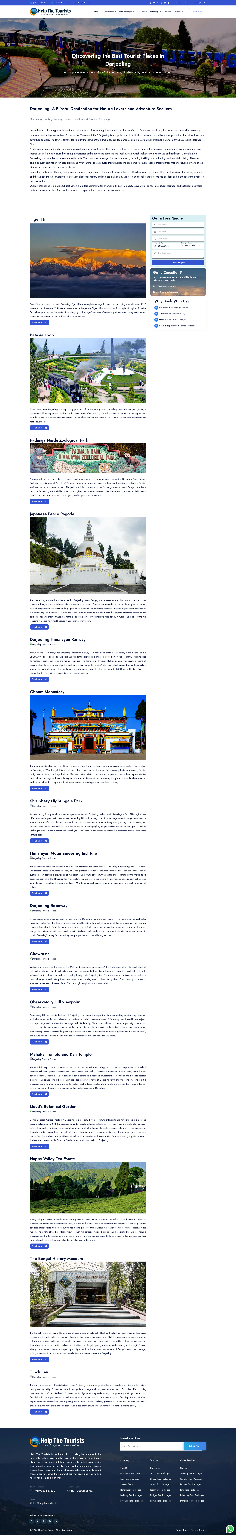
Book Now (197, 11)
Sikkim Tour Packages (160, 1473)
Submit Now (194, 1445)
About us (167, 11)
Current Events (127, 1484)
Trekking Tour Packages (191, 1473)
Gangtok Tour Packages (191, 1479)
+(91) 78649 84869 (61, 3)
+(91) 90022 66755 (81, 1491)
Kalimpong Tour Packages (192, 1495)
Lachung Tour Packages (131, 1495)
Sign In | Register (200, 3)
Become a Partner (182, 3)
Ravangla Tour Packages (131, 1500)
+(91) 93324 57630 (39, 3)
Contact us (178, 11)
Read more (37, 322)
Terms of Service (198, 1530)
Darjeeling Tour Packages (192, 1500)
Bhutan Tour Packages (160, 1479)
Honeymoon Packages (130, 1489)
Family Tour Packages (160, 1489)
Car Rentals (142, 11)
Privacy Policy (182, 1530)
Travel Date (159, 242)
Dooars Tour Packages (190, 1484)
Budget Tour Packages (160, 1495)
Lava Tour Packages (189, 1489)
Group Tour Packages (160, 1484)
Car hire (184, 1468)
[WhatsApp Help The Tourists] (230, 1528)
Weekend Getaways (129, 1479)
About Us (124, 1468)
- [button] (188, 245)
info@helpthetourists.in (83, 3)
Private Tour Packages (160, 1500)
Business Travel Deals (130, 1473)
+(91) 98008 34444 (166, 286)
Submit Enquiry (178, 262)
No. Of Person (187, 242)
